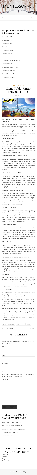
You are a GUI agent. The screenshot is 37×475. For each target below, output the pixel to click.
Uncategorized (18, 85)
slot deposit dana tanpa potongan (17, 429)
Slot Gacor (10, 50)
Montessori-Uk (18, 6)
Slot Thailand (11, 77)
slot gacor (10, 436)
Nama (4, 346)
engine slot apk (16, 422)
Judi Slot (9, 64)
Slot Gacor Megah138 (13, 60)
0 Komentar (32, 328)
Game (4, 324)
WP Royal (24, 472)
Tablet (22, 324)
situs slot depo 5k (12, 432)
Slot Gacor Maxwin (12, 57)
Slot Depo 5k (11, 70)
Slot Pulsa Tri (11, 74)
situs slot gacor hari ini (15, 425)
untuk (28, 324)
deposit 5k (5, 454)
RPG (18, 324)
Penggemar (11, 324)
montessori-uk (9, 328)
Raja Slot (9, 53)
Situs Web (5, 363)
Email (4, 355)
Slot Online (10, 37)
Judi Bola (9, 47)
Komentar (5, 379)
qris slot (4, 456)
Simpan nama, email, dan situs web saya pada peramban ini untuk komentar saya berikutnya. (18, 375)
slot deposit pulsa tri (8, 461)
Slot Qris (9, 43)
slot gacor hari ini (7, 459)
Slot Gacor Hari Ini (12, 67)
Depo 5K (9, 40)
